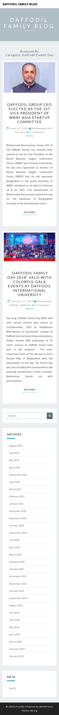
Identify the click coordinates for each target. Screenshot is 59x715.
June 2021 (14, 482)
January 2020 (16, 569)
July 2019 (14, 612)
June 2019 (14, 619)
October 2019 (16, 591)
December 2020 (17, 511)
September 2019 (18, 598)
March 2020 (15, 554)
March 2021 (15, 489)
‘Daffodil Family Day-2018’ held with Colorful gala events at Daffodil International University (29, 284)
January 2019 (16, 656)
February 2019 (17, 649)
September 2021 (18, 474)
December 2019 (17, 576)
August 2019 (16, 605)
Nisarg (34, 710)
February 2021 (17, 496)
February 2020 (17, 561)
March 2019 (15, 641)
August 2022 (16, 445)
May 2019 (14, 627)
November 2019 (18, 583)
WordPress (45, 706)
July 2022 (14, 452)
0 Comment (37, 132)
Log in (12, 688)
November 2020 (18, 518)
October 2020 (16, 525)
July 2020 (14, 540)
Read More (30, 212)
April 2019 (14, 634)
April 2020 (14, 547)
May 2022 (14, 460)
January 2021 (16, 503)
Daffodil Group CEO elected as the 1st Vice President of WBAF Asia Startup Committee (29, 113)
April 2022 (14, 467)
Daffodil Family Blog (19, 4)
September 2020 (18, 532)
